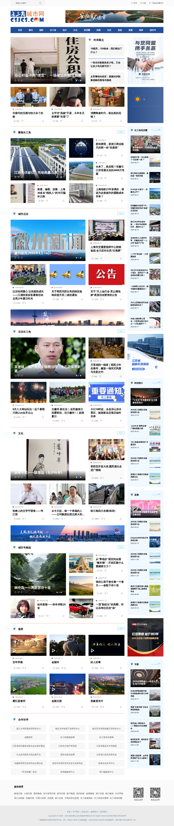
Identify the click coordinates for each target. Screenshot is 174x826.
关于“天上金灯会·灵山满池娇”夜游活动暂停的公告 (106, 293)
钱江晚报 (109, 793)
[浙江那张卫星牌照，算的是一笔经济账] (154, 177)
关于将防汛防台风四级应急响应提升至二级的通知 (67, 293)
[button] (76, 80)
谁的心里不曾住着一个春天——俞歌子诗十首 (110, 583)
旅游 (120, 30)
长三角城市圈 (116, 798)
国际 (41, 30)
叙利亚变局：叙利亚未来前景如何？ (139, 740)
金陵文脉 (57, 701)
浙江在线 (59, 798)
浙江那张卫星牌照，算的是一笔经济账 (139, 174)
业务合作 (85, 811)
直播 (131, 30)
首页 (20, 30)
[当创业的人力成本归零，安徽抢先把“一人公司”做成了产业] (154, 242)
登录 (135, 3)
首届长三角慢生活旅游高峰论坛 (139, 475)
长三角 (53, 30)
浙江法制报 (19, 798)
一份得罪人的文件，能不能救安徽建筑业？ (139, 287)
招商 (99, 30)
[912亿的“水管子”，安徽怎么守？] (154, 193)
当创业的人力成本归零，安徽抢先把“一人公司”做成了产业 (139, 240)
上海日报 (28, 793)
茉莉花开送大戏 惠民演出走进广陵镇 (106, 468)
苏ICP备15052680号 (118, 816)
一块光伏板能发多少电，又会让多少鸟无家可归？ (105, 64)
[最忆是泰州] (28, 684)
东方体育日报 (49, 793)
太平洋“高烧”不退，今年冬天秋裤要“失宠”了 (68, 114)
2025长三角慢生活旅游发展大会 (139, 410)
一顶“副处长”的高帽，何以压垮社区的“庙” (110, 606)
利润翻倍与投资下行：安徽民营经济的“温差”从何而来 (139, 208)
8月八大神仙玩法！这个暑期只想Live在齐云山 (29, 410)
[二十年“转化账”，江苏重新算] (154, 258)
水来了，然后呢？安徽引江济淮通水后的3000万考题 (110, 170)
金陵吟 (55, 662)
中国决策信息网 (72, 798)
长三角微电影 (86, 798)
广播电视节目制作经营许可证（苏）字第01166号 (58, 820)
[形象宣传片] (106, 684)
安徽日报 (30, 798)
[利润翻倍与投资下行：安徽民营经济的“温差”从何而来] (154, 209)
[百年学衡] (28, 645)
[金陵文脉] (67, 684)
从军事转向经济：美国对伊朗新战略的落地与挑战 (105, 78)
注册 (144, 3)
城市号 (153, 30)
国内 (31, 30)
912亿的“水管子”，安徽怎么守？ (139, 190)
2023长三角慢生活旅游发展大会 (139, 571)
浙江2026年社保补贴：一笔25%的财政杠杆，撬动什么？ (139, 224)
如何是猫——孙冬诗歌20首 (51, 606)
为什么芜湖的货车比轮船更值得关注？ (139, 303)
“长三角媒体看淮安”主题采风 (139, 443)
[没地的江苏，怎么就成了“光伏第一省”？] (154, 161)
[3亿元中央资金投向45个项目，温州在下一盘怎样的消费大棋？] (154, 274)
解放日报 (18, 793)
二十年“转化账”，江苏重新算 (139, 255)
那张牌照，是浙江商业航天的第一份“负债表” (110, 145)
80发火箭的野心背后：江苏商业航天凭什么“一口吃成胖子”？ (139, 321)
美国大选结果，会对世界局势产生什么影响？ (139, 756)
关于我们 (76, 811)
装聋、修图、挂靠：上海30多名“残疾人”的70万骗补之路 (51, 192)
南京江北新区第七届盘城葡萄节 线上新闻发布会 (139, 588)
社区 (109, 30)
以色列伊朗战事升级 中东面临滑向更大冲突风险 (139, 693)
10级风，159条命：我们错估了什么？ (106, 50)
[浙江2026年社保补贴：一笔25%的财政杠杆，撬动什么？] (154, 225)
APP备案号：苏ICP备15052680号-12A (120, 820)
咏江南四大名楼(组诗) (103, 510)
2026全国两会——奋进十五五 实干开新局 (145, 682)
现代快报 (80, 793)
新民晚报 (38, 793)
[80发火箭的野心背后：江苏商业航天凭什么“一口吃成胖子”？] (154, 322)
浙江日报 (100, 793)
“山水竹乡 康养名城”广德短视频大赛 (139, 427)
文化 (75, 30)
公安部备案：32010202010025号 (91, 820)
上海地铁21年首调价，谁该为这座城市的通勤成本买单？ (110, 192)
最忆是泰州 (19, 701)
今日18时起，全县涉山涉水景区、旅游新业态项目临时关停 (106, 412)
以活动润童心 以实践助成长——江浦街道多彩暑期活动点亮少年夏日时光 (28, 295)
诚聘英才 (94, 811)
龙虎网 (50, 798)
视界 (141, 30)
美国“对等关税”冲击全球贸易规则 (139, 708)
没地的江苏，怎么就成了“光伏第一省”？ (139, 158)
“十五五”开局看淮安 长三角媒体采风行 (145, 401)
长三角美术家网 (101, 798)
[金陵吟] (67, 645)
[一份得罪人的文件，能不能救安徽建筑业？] (154, 290)
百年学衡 (18, 662)
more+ (121, 132)
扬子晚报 (71, 793)
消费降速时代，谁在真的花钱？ (106, 114)
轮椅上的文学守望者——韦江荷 (28, 512)
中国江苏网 (41, 798)
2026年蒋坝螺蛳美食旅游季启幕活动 (145, 513)
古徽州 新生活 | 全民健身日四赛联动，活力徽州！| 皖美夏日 (68, 412)
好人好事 (96, 662)
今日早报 (119, 793)
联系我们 (103, 811)
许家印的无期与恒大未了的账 (28, 114)
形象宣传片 (97, 701)
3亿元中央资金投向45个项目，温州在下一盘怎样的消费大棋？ (139, 272)
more (159, 129)
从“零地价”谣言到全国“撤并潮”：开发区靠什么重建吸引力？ (110, 562)
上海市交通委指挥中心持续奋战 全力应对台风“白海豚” (106, 248)
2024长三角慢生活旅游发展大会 (139, 459)
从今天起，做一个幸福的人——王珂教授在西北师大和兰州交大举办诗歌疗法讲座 (67, 512)
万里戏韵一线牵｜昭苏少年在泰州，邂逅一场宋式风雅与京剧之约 (106, 368)
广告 (121, 323)
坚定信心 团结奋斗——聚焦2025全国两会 (139, 725)
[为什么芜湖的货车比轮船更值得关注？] (154, 306)
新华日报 (61, 793)
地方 (65, 30)
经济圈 (87, 30)
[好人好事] (106, 645)
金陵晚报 (90, 793)
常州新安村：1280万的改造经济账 (145, 148)
